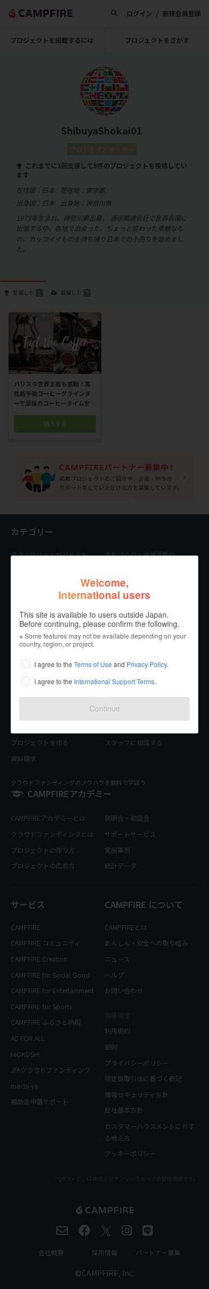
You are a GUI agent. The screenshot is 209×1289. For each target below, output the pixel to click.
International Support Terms (114, 681)
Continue (104, 708)
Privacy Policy (146, 664)
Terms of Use (93, 664)
